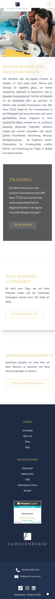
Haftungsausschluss (27, 485)
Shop (27, 442)
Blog (27, 447)
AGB (27, 480)
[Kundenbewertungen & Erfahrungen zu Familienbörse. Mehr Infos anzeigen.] (27, 523)
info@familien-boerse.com (30, 577)
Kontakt (27, 491)
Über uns (27, 436)
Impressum (27, 468)
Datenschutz (28, 474)
